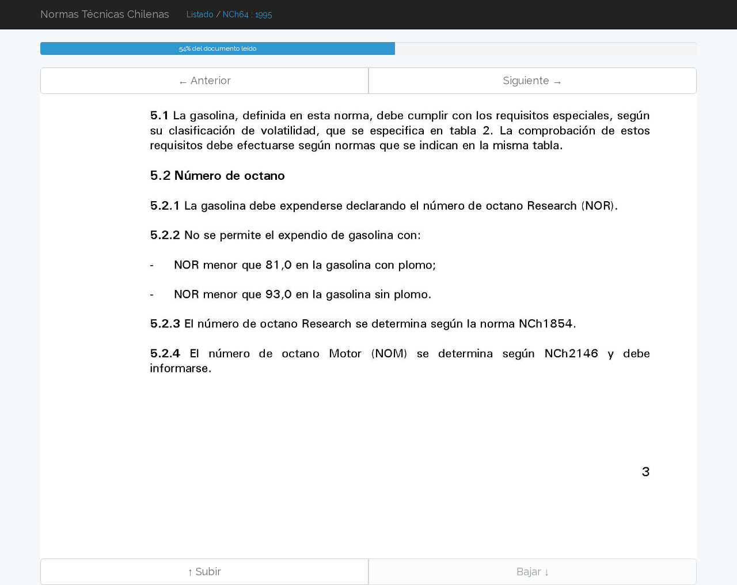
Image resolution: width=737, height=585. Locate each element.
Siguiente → (533, 80)
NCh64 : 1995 (247, 14)
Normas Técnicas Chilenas (104, 14)
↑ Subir (204, 571)
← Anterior (204, 80)
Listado (200, 14)
